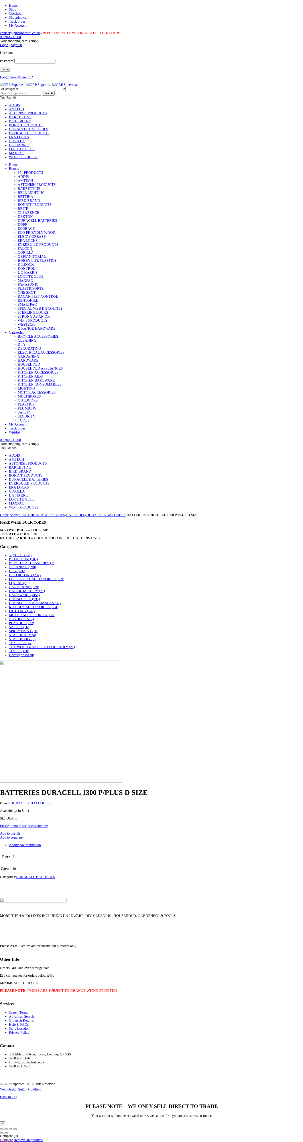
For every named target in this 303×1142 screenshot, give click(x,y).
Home (13, 5)
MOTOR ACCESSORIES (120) (32, 615)
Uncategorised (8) (21, 655)
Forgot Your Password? (16, 77)
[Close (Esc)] (15, 1129)
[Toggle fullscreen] (6, 1129)
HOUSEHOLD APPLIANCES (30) (35, 603)
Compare (6, 1140)
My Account (17, 25)
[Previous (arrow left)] (2, 1133)
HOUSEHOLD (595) (24, 599)
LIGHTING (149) (22, 611)
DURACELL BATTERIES (106, 515)
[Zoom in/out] (2, 1129)
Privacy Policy (19, 1032)
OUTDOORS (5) (21, 619)
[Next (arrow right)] (6, 1133)
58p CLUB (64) (20, 555)
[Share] (10, 1129)
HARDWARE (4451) (24, 595)
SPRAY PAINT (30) (23, 631)
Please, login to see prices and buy (24, 826)
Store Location (19, 1028)
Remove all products (28, 1140)
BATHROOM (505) (23, 559)
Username (7, 53)
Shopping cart (18, 17)
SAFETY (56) (19, 627)
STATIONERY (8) (22, 639)
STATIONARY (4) (22, 635)
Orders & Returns (21, 1020)
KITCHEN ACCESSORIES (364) (33, 607)
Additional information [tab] (25, 845)
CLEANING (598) (22, 567)
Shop (12, 9)
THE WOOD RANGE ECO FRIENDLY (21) (42, 647)
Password (7, 61)
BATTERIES (75, 515)
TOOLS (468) (19, 651)
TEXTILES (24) (20, 643)
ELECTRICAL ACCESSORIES (41, 515)
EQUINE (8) (18, 583)
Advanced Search (21, 1016)
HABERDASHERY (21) (27, 591)
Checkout (15, 13)
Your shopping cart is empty (19, 41)
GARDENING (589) (24, 587)
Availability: (8, 811)
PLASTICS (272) (21, 623)
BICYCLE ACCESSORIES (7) (31, 563)
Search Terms (18, 1012)
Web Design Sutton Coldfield (20, 1089)
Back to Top (8, 1097)
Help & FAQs (19, 1024)
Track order (17, 21)
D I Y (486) (17, 571)
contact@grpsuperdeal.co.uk (20, 33)
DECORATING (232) (25, 575)
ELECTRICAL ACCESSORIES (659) (36, 579)
